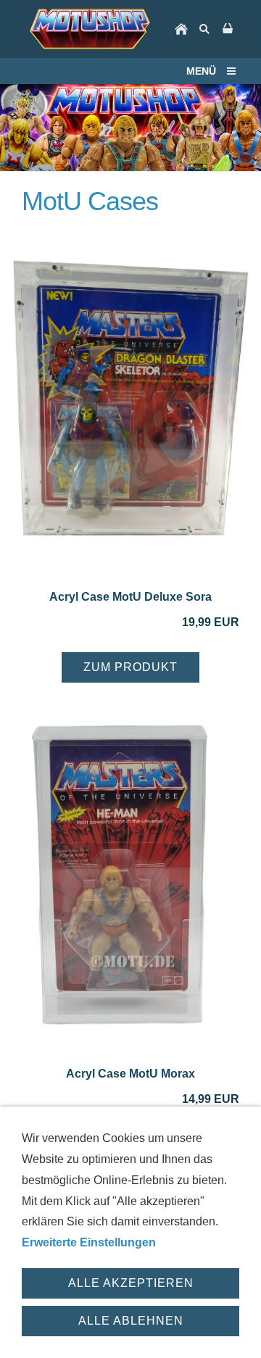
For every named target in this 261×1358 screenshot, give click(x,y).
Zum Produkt (130, 667)
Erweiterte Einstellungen (89, 1242)
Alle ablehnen (130, 1321)
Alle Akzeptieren (131, 1283)
